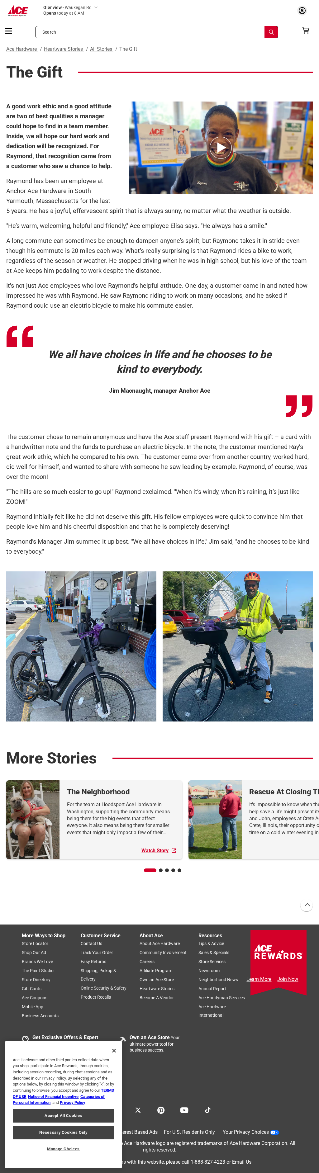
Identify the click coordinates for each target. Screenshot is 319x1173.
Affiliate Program (156, 970)
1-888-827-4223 (208, 1162)
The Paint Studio (38, 970)
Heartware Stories (64, 49)
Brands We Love (37, 961)
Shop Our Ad (34, 952)
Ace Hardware (22, 49)
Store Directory (36, 979)
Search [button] (49, 32)
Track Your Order (97, 952)
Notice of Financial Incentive (53, 1096)
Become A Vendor (157, 997)
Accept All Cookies (63, 1115)
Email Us (241, 1162)
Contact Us (91, 943)
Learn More (258, 979)
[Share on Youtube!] (184, 1109)
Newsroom (209, 970)
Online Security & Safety (103, 988)
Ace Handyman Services (221, 997)
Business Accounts (40, 1015)
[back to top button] (306, 905)
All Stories (101, 49)
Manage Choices (63, 1149)
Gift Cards (31, 988)
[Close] (114, 1050)
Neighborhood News (218, 979)
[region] (63, 1104)
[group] (94, 819)
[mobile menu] (9, 30)
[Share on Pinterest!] (160, 1109)
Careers (147, 961)
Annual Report (212, 988)
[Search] (271, 32)
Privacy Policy (72, 1102)
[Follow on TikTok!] (208, 1109)
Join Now (287, 979)
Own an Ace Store (157, 979)
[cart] (308, 30)
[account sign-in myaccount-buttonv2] (304, 10)
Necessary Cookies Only (63, 1132)
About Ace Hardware (160, 943)
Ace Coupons (34, 997)
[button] (150, 870)
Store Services (212, 961)
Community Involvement (163, 952)
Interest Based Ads (137, 1132)
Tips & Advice (211, 943)
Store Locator (35, 943)
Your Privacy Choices (246, 1132)
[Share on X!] (138, 1109)
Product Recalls (96, 997)
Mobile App (32, 1006)
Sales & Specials (213, 952)
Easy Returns (93, 961)
